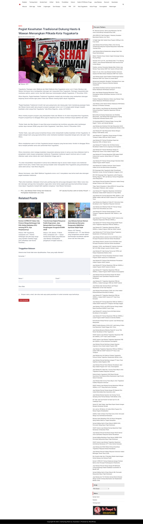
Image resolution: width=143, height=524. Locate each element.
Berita (57, 2)
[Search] (123, 4)
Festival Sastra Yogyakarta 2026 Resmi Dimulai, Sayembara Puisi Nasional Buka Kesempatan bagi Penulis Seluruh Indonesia (108, 376)
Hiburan (24, 6)
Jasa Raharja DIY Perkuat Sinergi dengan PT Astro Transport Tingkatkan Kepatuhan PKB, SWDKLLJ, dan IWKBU (107, 213)
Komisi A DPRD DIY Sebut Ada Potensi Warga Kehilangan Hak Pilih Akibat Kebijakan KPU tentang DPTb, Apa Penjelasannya (29, 225)
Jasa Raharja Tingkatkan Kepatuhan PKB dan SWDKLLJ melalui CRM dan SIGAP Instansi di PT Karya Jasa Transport (108, 350)
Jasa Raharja (98, 2)
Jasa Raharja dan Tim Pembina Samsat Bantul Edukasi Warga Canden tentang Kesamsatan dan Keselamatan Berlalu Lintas (107, 478)
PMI (70, 6)
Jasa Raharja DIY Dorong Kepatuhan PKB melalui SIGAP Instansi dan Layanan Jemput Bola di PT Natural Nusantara (108, 156)
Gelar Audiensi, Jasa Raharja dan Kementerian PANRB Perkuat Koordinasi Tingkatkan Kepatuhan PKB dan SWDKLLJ (107, 110)
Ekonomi (106, 2)
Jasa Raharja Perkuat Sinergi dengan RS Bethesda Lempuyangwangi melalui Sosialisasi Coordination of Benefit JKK (107, 467)
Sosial (64, 6)
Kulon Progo (93, 6)
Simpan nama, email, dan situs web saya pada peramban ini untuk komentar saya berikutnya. (50, 294)
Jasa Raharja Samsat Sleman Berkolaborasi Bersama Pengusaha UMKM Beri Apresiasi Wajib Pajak (78, 224)
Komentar (22, 256)
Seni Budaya (56, 6)
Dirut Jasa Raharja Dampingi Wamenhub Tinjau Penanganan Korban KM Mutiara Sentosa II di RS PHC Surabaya (107, 94)
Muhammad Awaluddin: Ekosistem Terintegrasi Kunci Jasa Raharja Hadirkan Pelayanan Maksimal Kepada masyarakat (108, 83)
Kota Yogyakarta (82, 6)
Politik (39, 6)
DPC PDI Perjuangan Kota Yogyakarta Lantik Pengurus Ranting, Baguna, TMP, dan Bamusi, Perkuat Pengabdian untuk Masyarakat (108, 176)
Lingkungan (47, 6)
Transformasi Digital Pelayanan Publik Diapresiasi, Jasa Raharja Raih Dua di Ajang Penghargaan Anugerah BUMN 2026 (54, 225)
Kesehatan (115, 2)
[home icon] (20, 4)
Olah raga (32, 6)
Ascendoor (76, 522)
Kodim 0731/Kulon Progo (84, 2)
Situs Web (22, 286)
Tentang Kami (33, 2)
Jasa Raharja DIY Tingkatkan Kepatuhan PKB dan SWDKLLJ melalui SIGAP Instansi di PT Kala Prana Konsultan (106, 297)
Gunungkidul (103, 6)
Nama (21, 278)
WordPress (92, 522)
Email (58, 278)
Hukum (73, 2)
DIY (74, 6)
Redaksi (24, 2)
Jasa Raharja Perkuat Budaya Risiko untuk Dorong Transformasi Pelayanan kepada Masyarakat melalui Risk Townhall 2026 (108, 46)
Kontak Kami (43, 2)
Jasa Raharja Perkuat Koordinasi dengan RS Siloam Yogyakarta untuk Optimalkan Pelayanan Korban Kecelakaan (106, 276)
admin (21, 36)
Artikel (51, 2)
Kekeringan (112, 6)
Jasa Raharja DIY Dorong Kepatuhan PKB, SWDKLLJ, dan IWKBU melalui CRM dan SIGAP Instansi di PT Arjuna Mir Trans (108, 197)
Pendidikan (65, 2)
